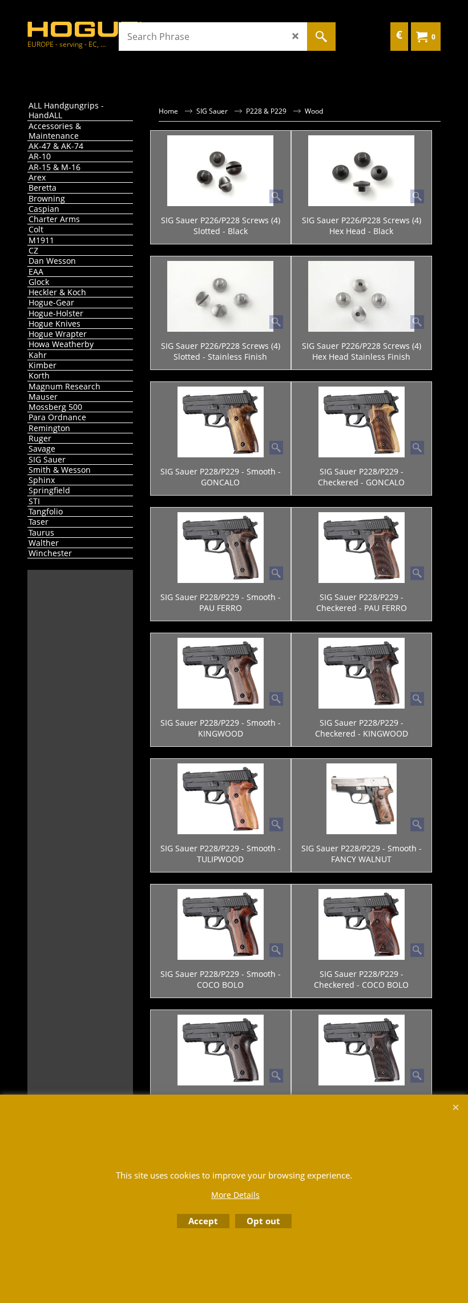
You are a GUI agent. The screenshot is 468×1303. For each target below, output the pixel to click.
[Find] (321, 36)
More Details (235, 1194)
